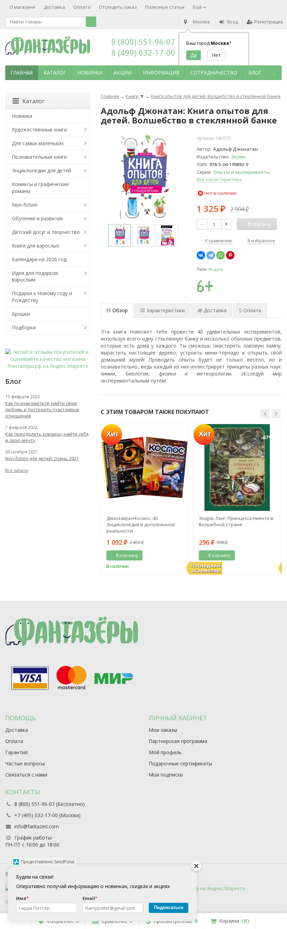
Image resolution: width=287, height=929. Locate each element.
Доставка (54, 7)
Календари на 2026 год (39, 259)
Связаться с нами (26, 774)
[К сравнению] (170, 555)
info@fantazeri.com (36, 826)
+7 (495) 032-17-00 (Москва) (47, 815)
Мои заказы (163, 730)
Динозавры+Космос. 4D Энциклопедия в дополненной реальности (140, 524)
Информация (161, 72)
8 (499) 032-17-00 (143, 52)
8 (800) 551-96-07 (143, 41)
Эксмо (238, 156)
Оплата (82, 7)
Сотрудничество (213, 72)
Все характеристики (219, 179)
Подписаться (168, 907)
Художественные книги (39, 129)
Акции (123, 72)
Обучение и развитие (37, 218)
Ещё (198, 7)
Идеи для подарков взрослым (35, 276)
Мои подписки (166, 774)
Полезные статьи (164, 7)
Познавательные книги (39, 156)
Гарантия (16, 752)
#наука (215, 269)
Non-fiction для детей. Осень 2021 (42, 458)
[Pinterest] (230, 255)
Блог (254, 72)
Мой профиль (165, 752)
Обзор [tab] (120, 310)
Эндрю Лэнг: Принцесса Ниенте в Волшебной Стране (236, 521)
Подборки (24, 327)
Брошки (21, 313)
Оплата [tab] (252, 310)
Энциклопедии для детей (41, 170)
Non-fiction (24, 204)
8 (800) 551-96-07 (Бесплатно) (49, 804)
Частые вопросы (25, 763)
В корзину (127, 555)
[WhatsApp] (220, 255)
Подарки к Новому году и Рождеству (42, 296)
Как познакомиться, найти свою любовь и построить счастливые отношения (42, 409)
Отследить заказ (118, 7)
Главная (21, 72)
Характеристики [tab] (166, 310)
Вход (232, 22)
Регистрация (268, 22)
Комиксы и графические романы (40, 187)
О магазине (22, 7)
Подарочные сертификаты (180, 763)
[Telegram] (210, 255)
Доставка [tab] (215, 310)
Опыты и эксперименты (241, 172)
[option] (120, 235)
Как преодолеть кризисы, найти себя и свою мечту (47, 437)
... (274, 72)
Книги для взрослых (35, 245)
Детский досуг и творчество (46, 232)
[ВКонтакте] (201, 255)
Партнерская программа (178, 741)
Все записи (16, 470)
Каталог (55, 72)
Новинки (90, 72)
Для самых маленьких (38, 143)
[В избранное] (180, 555)
